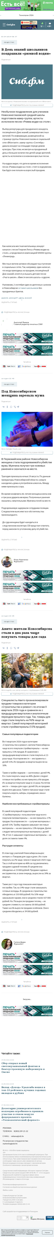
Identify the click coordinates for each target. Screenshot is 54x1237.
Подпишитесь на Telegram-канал (28, 105)
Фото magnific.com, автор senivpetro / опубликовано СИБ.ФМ (23, 690)
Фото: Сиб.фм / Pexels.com (11, 449)
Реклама (7, 1128)
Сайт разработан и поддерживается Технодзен (20, 1211)
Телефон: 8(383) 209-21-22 (15, 1131)
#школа (5, 298)
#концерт (13, 298)
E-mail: (13, 1136)
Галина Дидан (20, 943)
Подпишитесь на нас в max (17, 312)
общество (9, 42)
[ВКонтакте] (3, 407)
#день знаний (25, 298)
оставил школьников (28, 288)
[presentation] (0, 15)
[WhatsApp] (10, 407)
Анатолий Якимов (28, 323)
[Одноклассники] (7, 407)
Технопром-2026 (26, 15)
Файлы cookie (8, 1190)
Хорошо (47, 1232)
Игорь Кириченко (21, 560)
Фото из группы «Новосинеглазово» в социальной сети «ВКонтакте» (26, 102)
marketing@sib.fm (10, 1144)
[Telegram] (18, 406)
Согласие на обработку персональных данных (20, 1187)
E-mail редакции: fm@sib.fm (13, 1202)
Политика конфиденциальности (14, 1185)
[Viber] (14, 407)
